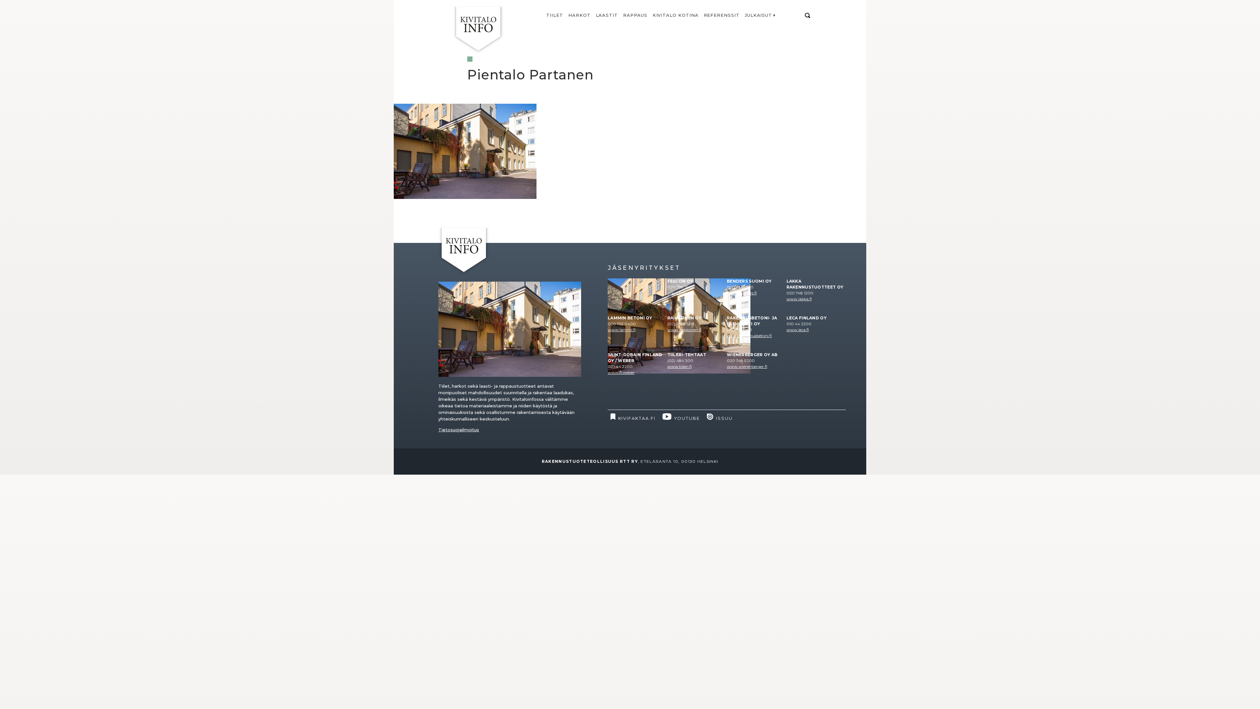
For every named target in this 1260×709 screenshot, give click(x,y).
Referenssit (722, 15)
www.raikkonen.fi (684, 329)
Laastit (607, 15)
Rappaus (635, 15)
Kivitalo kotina (676, 15)
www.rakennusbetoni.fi (749, 335)
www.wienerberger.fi (747, 366)
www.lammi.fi (622, 329)
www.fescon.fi (680, 292)
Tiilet (554, 15)
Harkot (579, 15)
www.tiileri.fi (679, 366)
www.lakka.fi (799, 298)
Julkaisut (758, 15)
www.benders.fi (742, 292)
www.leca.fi (798, 329)
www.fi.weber (621, 372)
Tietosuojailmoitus (458, 429)
